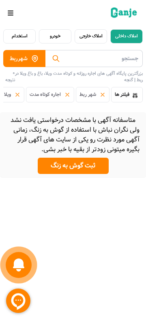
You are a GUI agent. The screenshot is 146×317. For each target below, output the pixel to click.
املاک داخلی (126, 36)
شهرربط (19, 58)
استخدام (20, 36)
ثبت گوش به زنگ (73, 166)
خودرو (55, 36)
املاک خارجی (91, 36)
